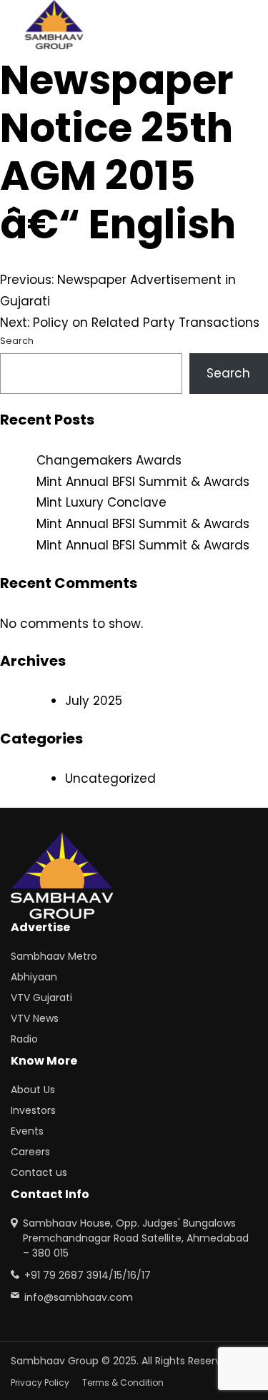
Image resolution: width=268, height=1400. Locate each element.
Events (27, 1131)
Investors (33, 1110)
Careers (30, 1152)
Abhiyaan (34, 977)
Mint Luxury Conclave (101, 502)
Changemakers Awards (109, 460)
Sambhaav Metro (54, 956)
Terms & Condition (123, 1382)
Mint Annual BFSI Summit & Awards (142, 481)
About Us (33, 1089)
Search (17, 341)
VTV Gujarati (41, 997)
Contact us (39, 1172)
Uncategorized (110, 778)
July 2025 (93, 700)
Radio (24, 1039)
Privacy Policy (40, 1382)
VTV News (35, 1018)
